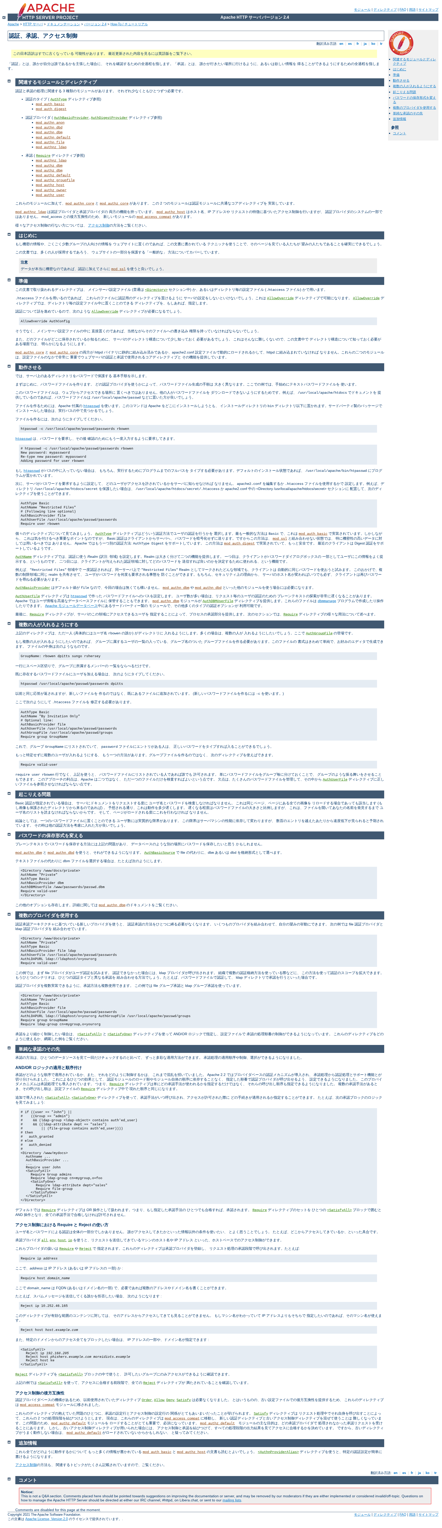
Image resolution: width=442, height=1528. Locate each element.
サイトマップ (428, 10)
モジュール (362, 10)
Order (147, 1400)
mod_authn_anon (50, 123)
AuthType (58, 99)
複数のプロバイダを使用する (414, 108)
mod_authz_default (53, 175)
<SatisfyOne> (119, 1034)
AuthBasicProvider (71, 118)
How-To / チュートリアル (129, 24)
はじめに (399, 69)
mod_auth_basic (50, 104)
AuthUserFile (27, 596)
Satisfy (183, 1400)
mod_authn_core (79, 203)
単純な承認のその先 (408, 113)
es (350, 44)
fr (358, 44)
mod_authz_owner (51, 190)
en (341, 44)
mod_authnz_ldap (51, 147)
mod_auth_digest (51, 109)
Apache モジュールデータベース (71, 606)
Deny (170, 1400)
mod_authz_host (50, 185)
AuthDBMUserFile (218, 601)
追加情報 (399, 119)
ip (70, 1240)
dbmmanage (327, 601)
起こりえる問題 (404, 92)
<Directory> (156, 290)
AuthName (23, 557)
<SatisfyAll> (89, 1034)
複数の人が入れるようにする (414, 86)
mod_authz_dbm (49, 166)
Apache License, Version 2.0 (46, 1519)
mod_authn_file (50, 142)
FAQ (403, 10)
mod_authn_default (53, 137)
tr (381, 44)
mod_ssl (118, 269)
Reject (85, 1249)
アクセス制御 (98, 225)
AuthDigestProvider (109, 118)
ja (365, 44)
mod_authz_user (50, 195)
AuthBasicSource (159, 853)
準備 (396, 75)
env (53, 1240)
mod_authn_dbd (49, 127)
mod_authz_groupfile (55, 180)
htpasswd (91, 406)
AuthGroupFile (319, 633)
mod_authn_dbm (49, 132)
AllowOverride (280, 298)
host (62, 1240)
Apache (13, 24)
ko (373, 44)
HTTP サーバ (33, 24)
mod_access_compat (154, 217)
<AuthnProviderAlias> (278, 1452)
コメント (399, 133)
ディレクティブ (385, 10)
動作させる (401, 80)
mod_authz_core (114, 203)
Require (43, 156)
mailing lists (232, 1500)
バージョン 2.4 (95, 24)
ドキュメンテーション (63, 24)
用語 (412, 10)
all (44, 1240)
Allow (159, 1400)
